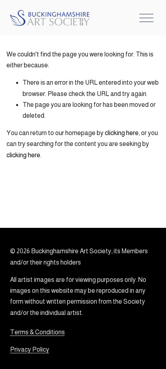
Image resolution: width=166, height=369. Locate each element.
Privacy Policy (29, 349)
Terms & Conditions (37, 332)
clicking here (122, 132)
